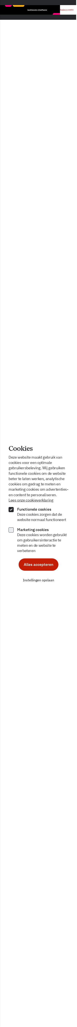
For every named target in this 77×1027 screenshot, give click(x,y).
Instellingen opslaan (38, 580)
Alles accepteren (38, 564)
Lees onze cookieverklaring (31, 500)
